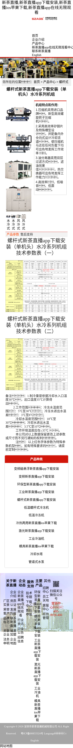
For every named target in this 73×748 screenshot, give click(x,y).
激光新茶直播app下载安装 (36, 530)
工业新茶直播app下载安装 (36, 492)
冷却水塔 (36, 554)
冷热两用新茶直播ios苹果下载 (36, 523)
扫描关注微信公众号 (56, 594)
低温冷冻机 (36, 515)
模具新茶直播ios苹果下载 (36, 546)
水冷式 (8, 224)
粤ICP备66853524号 (32, 733)
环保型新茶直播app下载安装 (36, 484)
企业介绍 (38, 39)
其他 (47, 581)
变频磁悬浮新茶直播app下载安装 (36, 468)
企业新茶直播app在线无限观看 (21, 603)
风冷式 (18, 224)
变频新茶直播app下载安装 (36, 476)
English (36, 55)
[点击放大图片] (18, 114)
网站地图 (6, 746)
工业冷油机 (36, 538)
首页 (35, 35)
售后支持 (26, 234)
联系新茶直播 (41, 51)
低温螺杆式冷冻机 (36, 507)
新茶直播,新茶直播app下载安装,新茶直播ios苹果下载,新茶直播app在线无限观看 (36, 7)
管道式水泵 (36, 561)
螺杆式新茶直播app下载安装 (36, 499)
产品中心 (38, 43)
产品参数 (13, 234)
